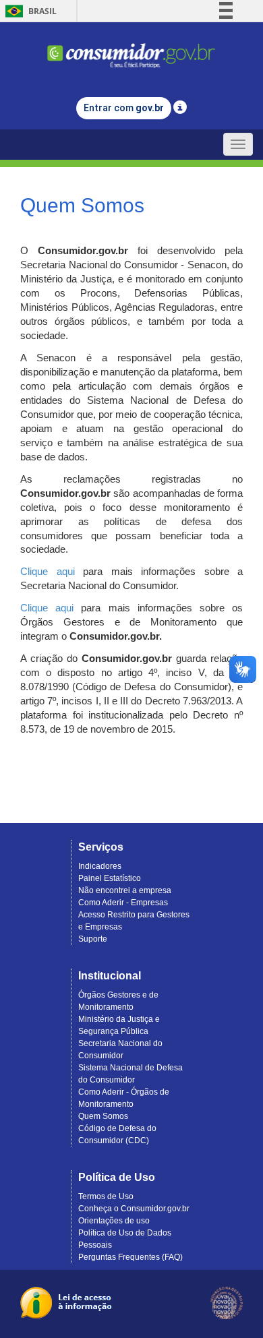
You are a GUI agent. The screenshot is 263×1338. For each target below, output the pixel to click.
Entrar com (124, 107)
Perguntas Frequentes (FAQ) (130, 1257)
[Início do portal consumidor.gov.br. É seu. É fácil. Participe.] (131, 49)
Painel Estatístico (109, 878)
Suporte (92, 939)
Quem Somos (103, 1116)
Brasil (28, 11)
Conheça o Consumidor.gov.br (133, 1208)
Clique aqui (47, 571)
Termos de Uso (106, 1196)
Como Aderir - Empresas (123, 902)
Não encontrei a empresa (124, 890)
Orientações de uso (114, 1220)
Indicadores (99, 866)
